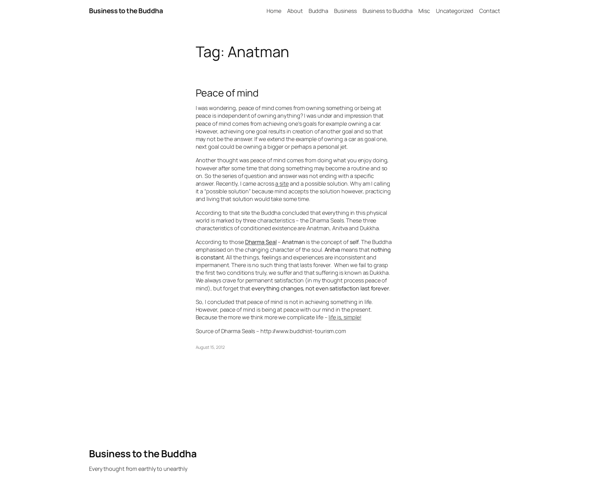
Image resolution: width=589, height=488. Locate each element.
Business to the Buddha (126, 10)
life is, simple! (345, 317)
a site (281, 183)
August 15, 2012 (210, 347)
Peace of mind (227, 92)
